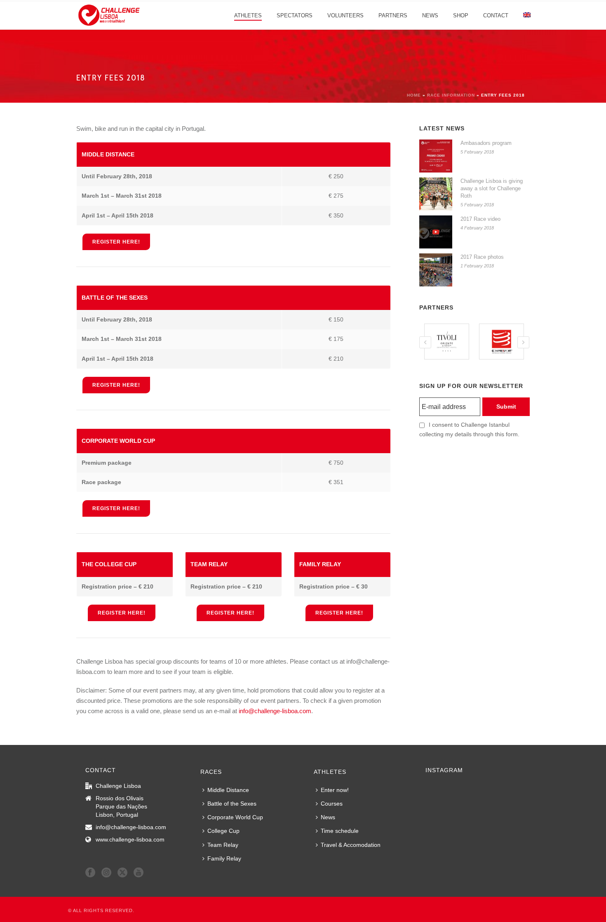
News (430, 15)
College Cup (223, 830)
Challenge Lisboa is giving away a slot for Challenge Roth (491, 188)
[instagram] (106, 873)
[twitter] (122, 873)
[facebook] (90, 873)
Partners (392, 15)
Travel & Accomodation (351, 845)
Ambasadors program (486, 143)
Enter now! (335, 790)
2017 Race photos (482, 257)
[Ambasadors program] (435, 156)
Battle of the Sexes (231, 803)
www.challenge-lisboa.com (130, 839)
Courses (332, 803)
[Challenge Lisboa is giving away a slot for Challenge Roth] (435, 193)
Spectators (294, 15)
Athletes (248, 15)
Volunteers (345, 15)
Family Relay (224, 858)
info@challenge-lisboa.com (275, 710)
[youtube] (138, 873)
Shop (460, 15)
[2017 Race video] (435, 231)
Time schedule (340, 830)
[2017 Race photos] (435, 269)
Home (414, 95)
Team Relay (222, 845)
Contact (495, 15)
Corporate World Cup (235, 817)
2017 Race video (480, 219)
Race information (451, 95)
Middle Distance (228, 790)
